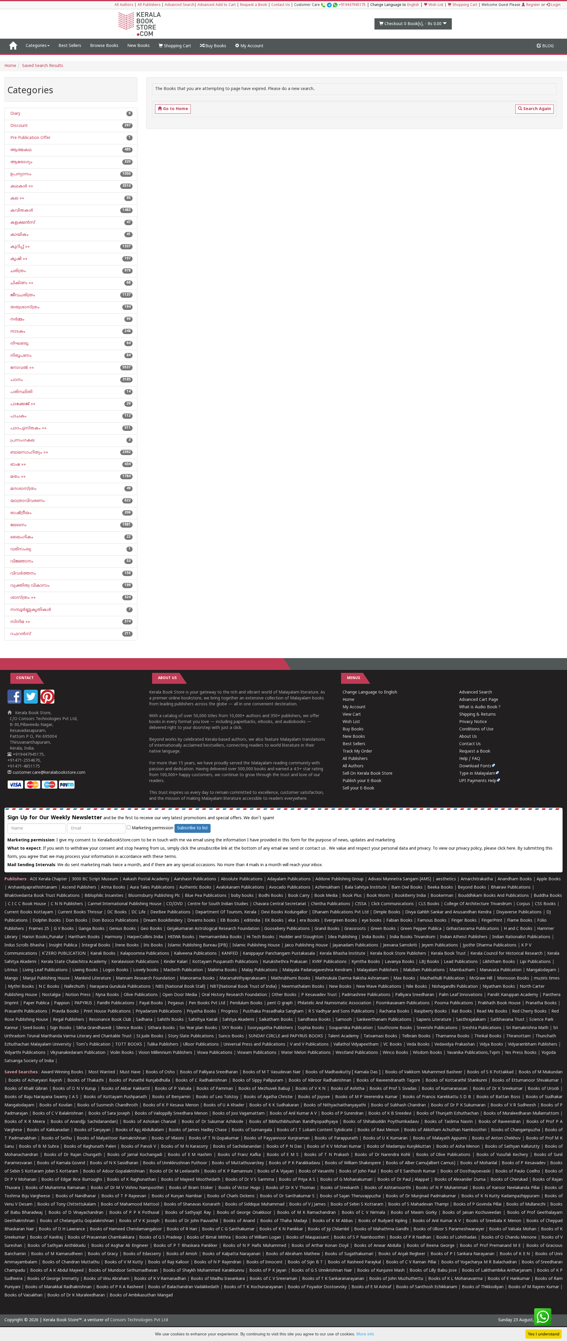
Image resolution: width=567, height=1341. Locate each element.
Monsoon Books (513, 978)
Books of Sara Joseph (109, 1113)
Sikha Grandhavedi (93, 1028)
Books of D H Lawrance (62, 1229)
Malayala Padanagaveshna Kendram (317, 970)
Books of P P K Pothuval (134, 1212)
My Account (251, 46)
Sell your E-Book (358, 788)
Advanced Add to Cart (217, 5)
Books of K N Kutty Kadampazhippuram (500, 1196)
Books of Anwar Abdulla (377, 1245)
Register (532, 5)
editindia (252, 920)
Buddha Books (548, 895)
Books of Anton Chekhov (496, 1138)
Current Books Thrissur (80, 912)
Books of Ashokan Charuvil (149, 1121)
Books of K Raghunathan (131, 1179)
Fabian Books (399, 920)
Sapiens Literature (433, 1019)
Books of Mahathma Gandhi (381, 1229)
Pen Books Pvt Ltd (207, 1003)
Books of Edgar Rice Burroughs (71, 1179)
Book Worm (378, 895)
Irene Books (127, 945)
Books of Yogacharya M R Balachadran (479, 1262)
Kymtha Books (365, 961)
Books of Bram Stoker (191, 1187)
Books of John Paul (357, 1171)
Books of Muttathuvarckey (238, 1163)
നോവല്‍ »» (21, 367)
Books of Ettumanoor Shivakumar (525, 1080)
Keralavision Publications (135, 961)
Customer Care (330, 5)
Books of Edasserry (142, 1254)
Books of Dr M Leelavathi (174, 1171)
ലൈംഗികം (21, 537)
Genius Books (122, 928)
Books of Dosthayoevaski (465, 1171)
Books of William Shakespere (353, 1163)
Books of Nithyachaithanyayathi (335, 1105)
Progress (229, 1011)
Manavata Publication (501, 970)
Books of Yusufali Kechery (502, 1154)
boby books (242, 895)
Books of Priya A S (297, 1179)
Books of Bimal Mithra (208, 1237)
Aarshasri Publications (195, 879)
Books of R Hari (182, 1229)
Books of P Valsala (173, 1088)
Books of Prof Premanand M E (490, 1245)
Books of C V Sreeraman (273, 1278)
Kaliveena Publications (195, 953)
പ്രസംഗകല (22, 440)
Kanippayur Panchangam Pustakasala (279, 953)
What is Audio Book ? (480, 707)
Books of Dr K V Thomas (290, 1187)
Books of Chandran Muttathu (71, 1262)
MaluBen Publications (424, 970)
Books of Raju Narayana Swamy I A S (41, 1097)
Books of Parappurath (336, 1138)
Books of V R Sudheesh (513, 1105)
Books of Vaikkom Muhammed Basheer (423, 1072)
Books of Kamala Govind (61, 1163)
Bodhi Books (270, 895)
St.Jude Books (149, 1036)
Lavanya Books (399, 961)
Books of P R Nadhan (410, 1237)
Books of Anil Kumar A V (293, 1113)
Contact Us (280, 5)
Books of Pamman (214, 1088)
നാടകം (17, 331)
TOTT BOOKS (128, 1044)
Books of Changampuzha (515, 1130)
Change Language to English (370, 692)
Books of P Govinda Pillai (477, 1204)
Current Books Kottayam (28, 912)
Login (555, 5)
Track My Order (357, 751)
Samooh (343, 1019)
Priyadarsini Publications (159, 1011)
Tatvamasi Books (380, 1036)
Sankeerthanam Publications (383, 1019)
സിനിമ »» (19, 621)
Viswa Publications (214, 1052)
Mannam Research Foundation (145, 978)
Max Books (404, 978)
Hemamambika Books (220, 937)
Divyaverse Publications (519, 912)
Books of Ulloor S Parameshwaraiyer (448, 1229)
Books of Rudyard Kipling (382, 1221)
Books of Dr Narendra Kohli (382, 1154)
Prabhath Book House (499, 1003)
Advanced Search (179, 5)
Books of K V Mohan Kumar (334, 1146)
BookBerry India (410, 895)
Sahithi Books (170, 1019)
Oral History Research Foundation (234, 994)
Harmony (113, 937)
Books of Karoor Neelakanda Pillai (505, 1187)
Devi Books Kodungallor (284, 912)
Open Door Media (179, 994)
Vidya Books (491, 1044)
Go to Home (175, 109)
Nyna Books (107, 994)
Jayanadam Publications (355, 945)
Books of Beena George (430, 1245)
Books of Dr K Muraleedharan (76, 1295)
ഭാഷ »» (17, 464)
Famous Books (432, 920)
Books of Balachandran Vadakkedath (183, 1287)
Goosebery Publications (287, 928)
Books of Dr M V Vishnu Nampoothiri (127, 1187)
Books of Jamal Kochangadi (134, 1154)
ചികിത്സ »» (21, 283)
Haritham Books (84, 937)
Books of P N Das (284, 1146)
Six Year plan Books (198, 1028)
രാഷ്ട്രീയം (20, 513)
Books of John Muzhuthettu (396, 1278)
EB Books (229, 920)
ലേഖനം (18, 525)
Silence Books (129, 1028)
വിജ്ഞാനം (21, 561)
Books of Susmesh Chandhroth (107, 1105)
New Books (138, 45)
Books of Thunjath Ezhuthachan (447, 1113)
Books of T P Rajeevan (123, 1196)
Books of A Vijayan (275, 1171)
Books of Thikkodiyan (483, 1287)
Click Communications (392, 904)
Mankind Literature (92, 978)
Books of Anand (239, 1221)
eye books (372, 920)
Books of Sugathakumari (349, 1254)
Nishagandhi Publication (455, 986)
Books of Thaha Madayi (283, 1221)
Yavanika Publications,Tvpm (473, 1052)
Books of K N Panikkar (281, 1229)
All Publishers (149, 5)
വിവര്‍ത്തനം (22, 573)
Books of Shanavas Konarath (192, 1204)
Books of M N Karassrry (184, 1146)
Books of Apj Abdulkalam (139, 1130)
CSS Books (545, 904)
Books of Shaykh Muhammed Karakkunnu (203, 1270)
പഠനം (16, 379)
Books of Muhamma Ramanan (55, 1187)
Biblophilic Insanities (103, 895)
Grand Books (327, 928)
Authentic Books (195, 887)
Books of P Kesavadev (523, 1163)
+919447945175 (352, 5)
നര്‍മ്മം (17, 319)
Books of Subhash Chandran (398, 1105)
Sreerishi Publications (437, 1028)
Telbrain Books (416, 1036)
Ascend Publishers (79, 887)
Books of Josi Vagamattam (238, 1113)
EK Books (274, 920)
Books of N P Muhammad (441, 1187)
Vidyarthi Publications (24, 1052)
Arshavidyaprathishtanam (32, 887)
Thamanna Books (452, 1036)
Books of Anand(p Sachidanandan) (84, 1121)
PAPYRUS (83, 1003)
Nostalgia (51, 994)
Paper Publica (36, 1003)
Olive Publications (141, 994)
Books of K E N (515, 1254)
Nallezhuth (74, 986)
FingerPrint (491, 920)
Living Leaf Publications (45, 970)
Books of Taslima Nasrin (448, 1121)
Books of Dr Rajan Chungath (73, 1154)
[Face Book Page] (15, 702)
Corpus (523, 904)
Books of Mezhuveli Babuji (264, 1088)
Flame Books (519, 920)
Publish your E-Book (362, 781)
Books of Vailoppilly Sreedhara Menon (171, 1113)
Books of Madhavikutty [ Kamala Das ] (342, 1072)
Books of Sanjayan (92, 1130)
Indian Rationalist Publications (521, 937)
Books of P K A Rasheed (119, 1287)
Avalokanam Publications (240, 887)
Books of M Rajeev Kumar (533, 1287)
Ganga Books (92, 928)
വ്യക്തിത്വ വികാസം (29, 585)
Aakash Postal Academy (146, 879)
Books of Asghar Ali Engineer (119, 1245)
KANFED (229, 953)
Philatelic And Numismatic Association (334, 1003)
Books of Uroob (543, 1088)
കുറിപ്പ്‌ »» (19, 246)
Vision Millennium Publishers (165, 1052)
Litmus (11, 970)
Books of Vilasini (167, 1138)
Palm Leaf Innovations (461, 994)
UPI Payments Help (477, 781)
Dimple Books (386, 912)
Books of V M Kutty (124, 1262)
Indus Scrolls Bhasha (24, 945)
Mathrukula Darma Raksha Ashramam (352, 978)
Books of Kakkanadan (48, 1130)
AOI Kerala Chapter (48, 879)
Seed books (34, 1028)
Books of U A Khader (223, 1105)
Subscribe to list (192, 828)
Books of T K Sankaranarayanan (333, 1278)
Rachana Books (394, 1011)
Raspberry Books (430, 1011)
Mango (11, 978)
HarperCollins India (145, 937)
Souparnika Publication (351, 1028)
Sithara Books (161, 1028)
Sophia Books (311, 1028)
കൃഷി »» (18, 258)
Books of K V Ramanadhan (160, 1278)
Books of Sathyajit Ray (188, 1212)
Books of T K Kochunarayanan (253, 1287)
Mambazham (462, 970)
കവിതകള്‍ (21, 210)
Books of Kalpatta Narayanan (231, 1254)
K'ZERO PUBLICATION (64, 953)
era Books (310, 920)
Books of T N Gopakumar (214, 1138)
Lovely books (146, 970)
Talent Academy (343, 1036)
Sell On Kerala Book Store (367, 773)
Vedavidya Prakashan (454, 1044)
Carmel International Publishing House (125, 904)
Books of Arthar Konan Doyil (319, 1245)
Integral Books (96, 945)
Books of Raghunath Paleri (90, 1146)
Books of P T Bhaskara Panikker (185, 1245)
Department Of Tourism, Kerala (225, 912)
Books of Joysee (314, 1097)
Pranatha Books (541, 1003)
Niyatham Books (499, 986)
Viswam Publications (256, 1052)
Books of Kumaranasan (444, 1088)
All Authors (124, 5)
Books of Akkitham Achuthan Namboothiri (445, 1130)
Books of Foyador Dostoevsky (317, 1287)
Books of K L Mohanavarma (455, 1278)
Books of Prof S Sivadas (393, 1088)
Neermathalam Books (302, 986)
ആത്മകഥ (20, 150)
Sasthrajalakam (471, 1019)
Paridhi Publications (115, 1003)
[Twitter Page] (31, 702)
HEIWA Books (181, 937)
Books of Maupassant (307, 1237)
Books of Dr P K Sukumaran (458, 1105)
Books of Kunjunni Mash (381, 1270)
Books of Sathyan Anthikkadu (56, 1245)
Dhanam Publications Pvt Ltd (340, 912)
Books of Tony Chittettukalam (66, 1204)
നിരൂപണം (20, 355)
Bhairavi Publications (511, 887)
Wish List (435, 5)
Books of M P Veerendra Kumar (366, 1097)
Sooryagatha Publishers (270, 1028)
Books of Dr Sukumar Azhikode (212, 1121)
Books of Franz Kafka (239, 1154)
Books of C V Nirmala (363, 1212)
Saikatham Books (276, 1019)
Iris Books (153, 945)
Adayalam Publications (289, 879)
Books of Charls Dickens (231, 1196)
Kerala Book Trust (448, 953)
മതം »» (17, 476)
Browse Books (104, 45)
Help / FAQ (469, 758)
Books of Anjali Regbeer (401, 1254)
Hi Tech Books (260, 937)
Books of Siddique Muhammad (254, 1204)
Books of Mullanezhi (525, 1204)
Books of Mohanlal (478, 1163)
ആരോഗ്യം (20, 162)
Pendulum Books (246, 1003)
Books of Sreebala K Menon (493, 1221)
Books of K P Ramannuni (228, 1171)
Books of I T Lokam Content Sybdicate (315, 1130)
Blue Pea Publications (206, 895)
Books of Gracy (103, 1254)
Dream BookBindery (163, 920)
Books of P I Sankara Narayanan (463, 1254)
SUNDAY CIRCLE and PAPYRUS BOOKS (286, 1036)
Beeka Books (440, 887)
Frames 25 (39, 928)
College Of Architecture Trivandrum (478, 904)
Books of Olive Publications (443, 1154)
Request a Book (253, 5)
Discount (18, 125)
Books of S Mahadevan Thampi (418, 1204)
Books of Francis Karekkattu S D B (437, 1097)
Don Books (76, 920)
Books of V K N (310, 1088)
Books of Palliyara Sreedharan (209, 1072)
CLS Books (428, 904)
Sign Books (60, 1028)
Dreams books (201, 920)
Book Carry (298, 895)
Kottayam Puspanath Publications (225, 961)
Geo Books (151, 928)
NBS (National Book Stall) (180, 986)
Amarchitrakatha (477, 879)
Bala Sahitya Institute (366, 887)
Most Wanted (101, 1072)
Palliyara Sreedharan (414, 994)
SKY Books (232, 1028)
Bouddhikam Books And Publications (493, 895)
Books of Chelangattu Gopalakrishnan (77, 1221)
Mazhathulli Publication (442, 978)
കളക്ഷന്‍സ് (22, 222)
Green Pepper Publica (420, 928)
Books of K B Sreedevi (389, 1113)
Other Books (284, 994)
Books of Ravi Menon (378, 1130)
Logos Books (115, 970)
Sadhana (144, 1019)
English (413, 5)
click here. (507, 848)
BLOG (547, 46)
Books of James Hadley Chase (198, 1130)
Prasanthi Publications (25, 1011)
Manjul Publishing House (46, 978)
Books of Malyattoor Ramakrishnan (111, 1138)
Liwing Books (85, 970)
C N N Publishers (67, 904)
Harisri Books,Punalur (42, 937)
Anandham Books (515, 879)
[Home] (12, 46)
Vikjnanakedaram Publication (77, 1052)
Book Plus (352, 895)
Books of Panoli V (138, 1146)
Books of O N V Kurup (74, 1088)
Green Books (383, 928)
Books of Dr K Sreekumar (498, 1088)
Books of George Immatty (53, 1278)
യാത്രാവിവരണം (27, 500)
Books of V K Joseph (139, 1221)
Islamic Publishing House (256, 945)
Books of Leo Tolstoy (217, 1097)
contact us (316, 848)
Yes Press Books (521, 1052)
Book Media (326, 895)
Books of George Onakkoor (244, 1212)
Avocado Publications (289, 887)
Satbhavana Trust (507, 1019)
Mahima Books (222, 970)
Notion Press (78, 994)
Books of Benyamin (171, 1097)
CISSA (360, 904)
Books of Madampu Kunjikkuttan (399, 1146)
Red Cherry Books (529, 1011)
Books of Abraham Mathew (293, 1254)
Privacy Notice (473, 722)
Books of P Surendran (342, 1113)
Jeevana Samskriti (400, 945)
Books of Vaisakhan (23, 1295)
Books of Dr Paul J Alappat (403, 1179)
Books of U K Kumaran (385, 1138)
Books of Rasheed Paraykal (354, 1262)
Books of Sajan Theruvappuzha (350, 1196)
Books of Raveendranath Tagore (388, 1080)
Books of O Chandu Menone (509, 1237)
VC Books (392, 1044)
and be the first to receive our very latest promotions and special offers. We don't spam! (140, 818)
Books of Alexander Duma (459, 1179)
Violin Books (122, 1052)
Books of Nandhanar (76, 1196)
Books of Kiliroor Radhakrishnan (320, 1080)
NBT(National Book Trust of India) (243, 986)
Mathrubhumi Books (290, 978)
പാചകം (18, 416)
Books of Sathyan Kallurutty (512, 1146)
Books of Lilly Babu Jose (433, 1270)
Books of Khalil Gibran (26, 1088)
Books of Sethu (56, 1138)
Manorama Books (197, 978)
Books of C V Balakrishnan (57, 1113)
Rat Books (462, 1011)
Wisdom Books (427, 1052)
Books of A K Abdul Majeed (57, 1270)
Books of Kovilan (55, 1105)
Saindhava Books (314, 1019)
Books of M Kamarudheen (56, 1254)
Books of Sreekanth (339, 1187)
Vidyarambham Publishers (532, 1044)
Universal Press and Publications (254, 1044)
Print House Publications (107, 1011)
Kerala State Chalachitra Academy (74, 961)
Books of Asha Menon (458, 1146)
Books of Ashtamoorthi (387, 1187)
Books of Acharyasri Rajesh (35, 1080)
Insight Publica (63, 945)
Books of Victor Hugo (239, 1187)
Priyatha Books (201, 1011)
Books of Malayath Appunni (440, 1138)
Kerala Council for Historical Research (506, 953)
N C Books (49, 986)
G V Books (64, 928)
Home (10, 65)
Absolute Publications (242, 879)
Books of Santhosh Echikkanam (426, 1287)
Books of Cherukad (509, 1179)
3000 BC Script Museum (95, 879)
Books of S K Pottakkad (490, 1072)
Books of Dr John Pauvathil (191, 1221)
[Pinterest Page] (48, 702)
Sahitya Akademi (238, 1019)
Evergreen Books (340, 920)
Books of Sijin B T (305, 1262)
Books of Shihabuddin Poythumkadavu (381, 1121)
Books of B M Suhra (38, 1146)
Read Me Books (492, 1011)
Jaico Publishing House (306, 945)
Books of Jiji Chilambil (328, 1229)
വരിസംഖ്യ (20, 549)
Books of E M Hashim (190, 1154)
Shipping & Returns (477, 714)
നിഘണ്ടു (18, 343)
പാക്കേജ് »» (22, 404)
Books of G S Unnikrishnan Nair (321, 1270)
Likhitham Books (499, 961)
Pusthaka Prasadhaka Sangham (273, 1011)
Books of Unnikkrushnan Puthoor (175, 1163)
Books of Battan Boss (498, 1097)
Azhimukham (327, 887)
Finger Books (464, 920)
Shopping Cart (464, 5)
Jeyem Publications (440, 945)
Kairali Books (102, 953)
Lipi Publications (535, 961)
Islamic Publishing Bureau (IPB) (198, 945)
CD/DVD (174, 904)
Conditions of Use (476, 729)
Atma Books (113, 887)
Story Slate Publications (191, 1036)
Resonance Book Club (110, 1019)
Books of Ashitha (347, 1088)
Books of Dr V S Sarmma (249, 1179)
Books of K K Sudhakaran (274, 1105)
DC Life (138, 912)
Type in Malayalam (477, 773)
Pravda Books (65, 1011)
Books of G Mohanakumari (346, 1179)
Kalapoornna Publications (144, 953)
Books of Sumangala (252, 1130)
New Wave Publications (378, 986)
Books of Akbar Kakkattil (125, 1088)
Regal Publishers (68, 1019)
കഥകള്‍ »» (21, 186)
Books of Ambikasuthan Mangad (141, 1295)
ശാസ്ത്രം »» (22, 597)
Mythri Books (21, 986)
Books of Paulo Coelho (517, 1171)
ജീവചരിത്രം (22, 295)
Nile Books (416, 986)
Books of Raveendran (499, 1121)
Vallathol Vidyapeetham (356, 1044)
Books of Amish (181, 1254)
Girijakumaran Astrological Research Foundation (213, 928)
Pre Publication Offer (29, 137)
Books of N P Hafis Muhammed (254, 1245)
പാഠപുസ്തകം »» (28, 428)
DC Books (117, 912)
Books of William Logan (258, 1237)
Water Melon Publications (306, 1052)
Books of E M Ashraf (371, 1287)
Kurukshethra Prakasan (285, 961)
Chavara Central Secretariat (279, 904)
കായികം (19, 234)
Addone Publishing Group (339, 879)
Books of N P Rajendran (217, 1262)
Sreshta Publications (481, 1028)
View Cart (352, 714)
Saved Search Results (42, 65)
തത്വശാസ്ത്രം (24, 307)
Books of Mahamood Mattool (130, 1204)
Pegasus (176, 1003)
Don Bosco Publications (115, 920)
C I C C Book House (27, 904)
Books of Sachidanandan (237, 1146)
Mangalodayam (541, 970)
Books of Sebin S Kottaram (356, 1204)
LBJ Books (429, 961)
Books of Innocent (264, 1262)
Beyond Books (472, 887)
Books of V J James (307, 1204)
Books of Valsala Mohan (512, 1229)
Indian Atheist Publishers (464, 937)
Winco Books (395, 1052)
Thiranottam (518, 1036)
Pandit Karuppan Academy (512, 994)
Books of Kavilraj (46, 1237)
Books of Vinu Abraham (106, 1278)
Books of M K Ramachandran (306, 1212)
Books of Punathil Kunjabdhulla (139, 1080)
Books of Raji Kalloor (168, 1262)
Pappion (62, 1003)
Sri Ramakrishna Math (527, 1028)
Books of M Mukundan (541, 1072)
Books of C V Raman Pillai (411, 1262)
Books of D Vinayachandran (75, 1212)
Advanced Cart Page (478, 699)
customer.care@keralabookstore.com (48, 772)
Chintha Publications (330, 904)
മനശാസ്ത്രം (23, 488)
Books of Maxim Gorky (413, 1212)
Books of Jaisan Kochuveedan (471, 1212)
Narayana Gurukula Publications (120, 986)
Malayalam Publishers (377, 970)
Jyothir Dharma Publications (490, 945)
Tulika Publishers (162, 1044)
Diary (14, 113)
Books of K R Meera (24, 1121)
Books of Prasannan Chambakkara (101, 1237)
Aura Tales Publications (152, 887)
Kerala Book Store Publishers (398, 953)
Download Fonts (475, 766)
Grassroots (355, 928)
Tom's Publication (93, 1044)
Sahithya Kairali (203, 1019)
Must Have (130, 1072)
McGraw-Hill (480, 978)
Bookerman (442, 895)
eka (291, 920)
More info (365, 1334)
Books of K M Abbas (332, 1221)
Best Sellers (69, 45)
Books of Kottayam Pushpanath (115, 1097)
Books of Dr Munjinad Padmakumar (421, 1196)
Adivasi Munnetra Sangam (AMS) (399, 879)
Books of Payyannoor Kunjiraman (276, 1138)
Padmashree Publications (366, 994)
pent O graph (280, 1003)
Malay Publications (260, 970)
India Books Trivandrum (412, 937)
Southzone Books (394, 1028)
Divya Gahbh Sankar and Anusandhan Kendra (448, 912)
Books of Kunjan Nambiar (176, 1196)
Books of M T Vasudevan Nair (272, 1072)
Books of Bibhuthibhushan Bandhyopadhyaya (293, 1121)
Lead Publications (461, 961)
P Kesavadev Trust (319, 994)
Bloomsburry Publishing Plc (154, 895)
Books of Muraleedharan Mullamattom (521, 1113)
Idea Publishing (342, 937)
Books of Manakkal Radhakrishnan (58, 1287)
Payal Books (151, 1003)
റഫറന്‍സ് (20, 634)
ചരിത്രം (17, 271)
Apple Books (549, 879)
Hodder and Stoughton (301, 937)
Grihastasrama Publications (472, 928)
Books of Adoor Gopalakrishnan (114, 1171)
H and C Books (518, 928)
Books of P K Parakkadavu (294, 1163)
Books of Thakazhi (85, 1080)
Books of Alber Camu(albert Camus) (420, 1163)
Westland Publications (357, 1052)
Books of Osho (160, 1072)
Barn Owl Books (407, 887)
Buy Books (215, 46)
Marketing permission (152, 828)
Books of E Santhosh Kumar (408, 1171)
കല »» (16, 198)
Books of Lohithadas (456, 1237)
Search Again (536, 109)
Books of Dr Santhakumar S (287, 1196)
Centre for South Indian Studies (218, 904)
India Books (373, 937)
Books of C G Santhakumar (228, 1229)
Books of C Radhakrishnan (201, 1080)
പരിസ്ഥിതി (20, 392)
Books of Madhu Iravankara (218, 1278)
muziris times (547, 978)
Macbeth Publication (183, 970)
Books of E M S (283, 1154)
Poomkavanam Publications (403, 1003)
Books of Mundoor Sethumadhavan (123, 1270)
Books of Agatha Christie (268, 1097)
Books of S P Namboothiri (359, 1237)
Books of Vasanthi (316, 1171)
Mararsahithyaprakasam (242, 978)
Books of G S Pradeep (160, 1237)
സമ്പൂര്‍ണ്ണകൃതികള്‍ (30, 609)
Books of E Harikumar (509, 1278)
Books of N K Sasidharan (114, 1163)
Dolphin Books (46, 920)
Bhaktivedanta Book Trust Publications (42, 895)
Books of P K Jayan (268, 1270)
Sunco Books (231, 1036)
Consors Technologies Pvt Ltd (139, 1320)
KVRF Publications (329, 961)
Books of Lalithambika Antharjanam (497, 1270)
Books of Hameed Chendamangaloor (126, 1229)
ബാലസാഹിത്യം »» (28, 452)
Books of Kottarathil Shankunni (456, 1080)
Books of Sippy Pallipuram (258, 1080)
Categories (36, 45)
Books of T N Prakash (326, 1154)
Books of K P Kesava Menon (171, 1105)
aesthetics (446, 879)
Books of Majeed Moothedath (190, 1179)
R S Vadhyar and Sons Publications (341, 1011)
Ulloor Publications (201, 1044)
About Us (468, 736)
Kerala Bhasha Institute (342, 953)
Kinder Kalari (176, 961)
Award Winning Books (62, 1072)
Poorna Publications (453, 1003)
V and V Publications (309, 1044)
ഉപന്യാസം (20, 174)
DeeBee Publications (170, 912)
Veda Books (418, 1044)
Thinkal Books (487, 1036)
